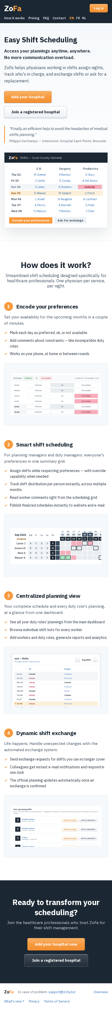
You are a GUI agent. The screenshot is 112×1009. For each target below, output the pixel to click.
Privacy (34, 1001)
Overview (101, 992)
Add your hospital (28, 96)
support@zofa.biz (62, 992)
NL (84, 18)
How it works (14, 18)
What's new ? (14, 1001)
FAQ (46, 18)
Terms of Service (57, 1001)
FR (78, 18)
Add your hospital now (56, 944)
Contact (59, 18)
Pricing (33, 18)
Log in (99, 8)
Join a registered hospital (35, 111)
